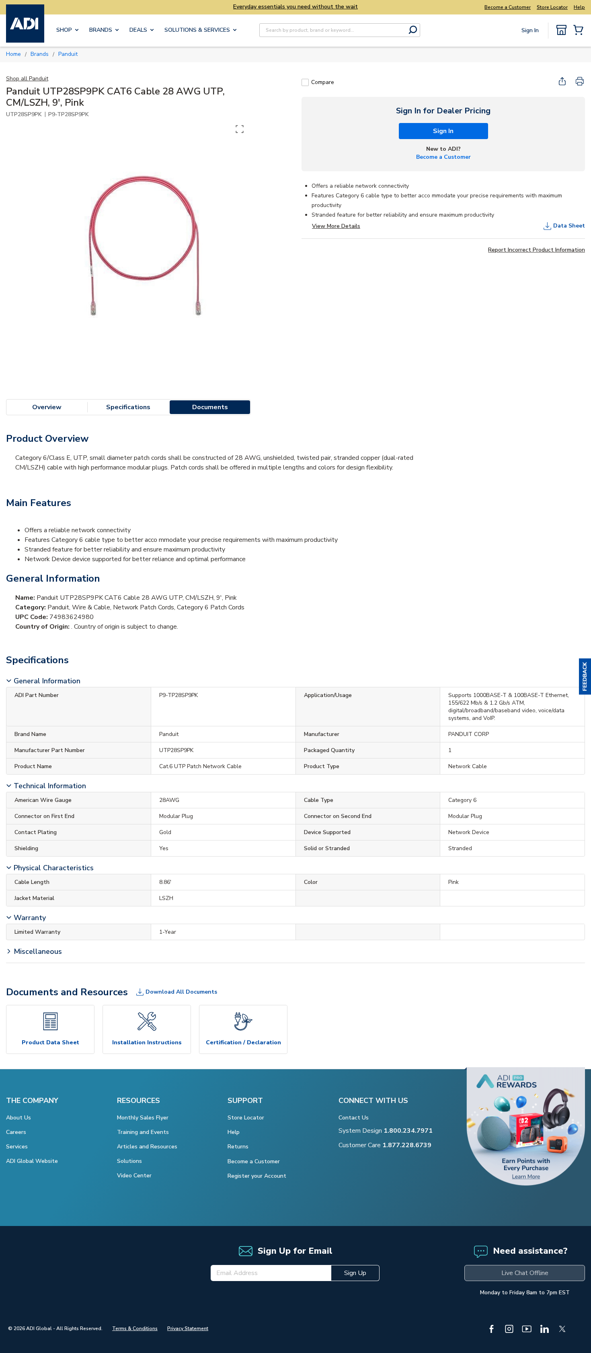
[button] (585, 676)
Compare (322, 82)
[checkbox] (305, 82)
